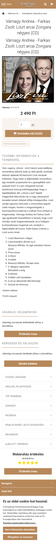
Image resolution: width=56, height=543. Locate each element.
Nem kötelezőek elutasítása (20, 529)
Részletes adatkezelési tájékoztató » (19, 523)
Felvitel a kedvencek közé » (15, 144)
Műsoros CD (13, 13)
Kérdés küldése (28, 363)
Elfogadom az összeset (20, 537)
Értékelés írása (28, 334)
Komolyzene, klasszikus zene (34, 13)
